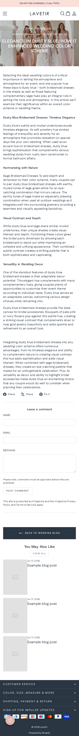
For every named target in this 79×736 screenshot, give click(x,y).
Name (6, 415)
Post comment (17, 490)
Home (29, 28)
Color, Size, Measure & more (29, 693)
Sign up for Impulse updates (29, 710)
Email (6, 433)
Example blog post (42, 565)
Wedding (47, 34)
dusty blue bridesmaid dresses (34, 184)
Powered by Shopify (39, 733)
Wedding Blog (43, 28)
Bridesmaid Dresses (23, 34)
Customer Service (19, 684)
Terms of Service (26, 505)
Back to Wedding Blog (42, 533)
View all (39, 553)
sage (38, 34)
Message (9, 450)
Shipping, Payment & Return (27, 701)
